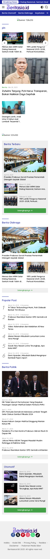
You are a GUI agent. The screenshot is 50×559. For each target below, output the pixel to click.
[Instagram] (28, 535)
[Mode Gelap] (42, 7)
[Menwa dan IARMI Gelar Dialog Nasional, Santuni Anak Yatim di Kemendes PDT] (12, 38)
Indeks (7, 543)
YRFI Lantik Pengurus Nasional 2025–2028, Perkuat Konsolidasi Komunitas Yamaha (36, 49)
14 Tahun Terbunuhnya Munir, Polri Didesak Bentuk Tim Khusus (27, 308)
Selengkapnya (24, 210)
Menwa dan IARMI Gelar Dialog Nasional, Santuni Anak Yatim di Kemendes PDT (12, 49)
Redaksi (42, 543)
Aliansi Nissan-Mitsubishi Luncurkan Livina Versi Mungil (26, 337)
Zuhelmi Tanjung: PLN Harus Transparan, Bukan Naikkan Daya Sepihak (24, 92)
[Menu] (4, 7)
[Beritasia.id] (17, 7)
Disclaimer (14, 545)
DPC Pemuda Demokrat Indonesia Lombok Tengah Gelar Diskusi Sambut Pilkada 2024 (24, 413)
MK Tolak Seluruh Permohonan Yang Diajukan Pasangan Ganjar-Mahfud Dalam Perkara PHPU (23, 403)
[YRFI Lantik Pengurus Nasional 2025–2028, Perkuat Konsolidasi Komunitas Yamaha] (37, 38)
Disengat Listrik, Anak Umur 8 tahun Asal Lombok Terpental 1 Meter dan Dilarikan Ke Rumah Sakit (12, 119)
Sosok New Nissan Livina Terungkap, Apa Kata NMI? (26, 347)
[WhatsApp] (33, 535)
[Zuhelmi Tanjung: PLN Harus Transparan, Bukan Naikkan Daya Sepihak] (25, 71)
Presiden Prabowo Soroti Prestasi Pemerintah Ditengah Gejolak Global (24, 178)
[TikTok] (38, 535)
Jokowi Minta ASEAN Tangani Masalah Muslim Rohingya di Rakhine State (22, 441)
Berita (4, 87)
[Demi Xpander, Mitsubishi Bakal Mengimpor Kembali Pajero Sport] (10, 476)
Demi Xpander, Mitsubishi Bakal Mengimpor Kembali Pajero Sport (27, 356)
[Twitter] (18, 535)
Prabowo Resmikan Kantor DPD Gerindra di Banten (27, 318)
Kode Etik (17, 543)
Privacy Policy (30, 543)
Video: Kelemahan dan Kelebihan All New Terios (26, 327)
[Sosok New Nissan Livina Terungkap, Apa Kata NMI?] (10, 488)
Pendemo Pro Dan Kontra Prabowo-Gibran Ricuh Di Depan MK (25, 432)
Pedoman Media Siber (31, 545)
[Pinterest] (23, 535)
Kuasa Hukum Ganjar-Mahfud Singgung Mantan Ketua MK (23, 422)
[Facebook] (13, 535)
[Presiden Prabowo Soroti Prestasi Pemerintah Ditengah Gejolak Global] (25, 160)
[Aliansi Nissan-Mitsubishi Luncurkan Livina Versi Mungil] (10, 500)
